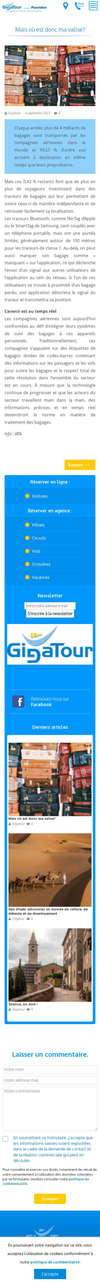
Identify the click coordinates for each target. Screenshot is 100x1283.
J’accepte (50, 1274)
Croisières (41, 564)
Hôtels (38, 524)
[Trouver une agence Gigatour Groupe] (65, 6)
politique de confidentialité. (55, 1262)
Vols (36, 551)
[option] (50, 644)
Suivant (75, 464)
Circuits (39, 538)
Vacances (40, 577)
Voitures (40, 496)
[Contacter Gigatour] (79, 6)
